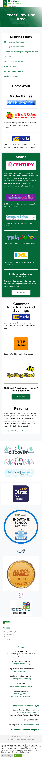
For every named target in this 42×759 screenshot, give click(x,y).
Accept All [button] (18, 756)
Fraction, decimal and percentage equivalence (21, 52)
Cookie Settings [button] (7, 756)
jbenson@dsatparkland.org (21, 679)
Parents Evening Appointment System (24, 730)
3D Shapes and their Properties (15, 42)
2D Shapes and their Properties (15, 47)
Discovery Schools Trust (29, 725)
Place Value (8, 57)
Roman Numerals (10, 66)
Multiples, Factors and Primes (15, 61)
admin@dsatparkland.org (21, 664)
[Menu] (38, 4)
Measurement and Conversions (15, 71)
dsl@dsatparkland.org (21, 671)
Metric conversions (11, 76)
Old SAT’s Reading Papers (17, 431)
